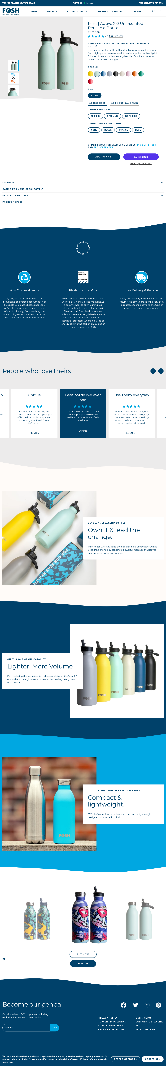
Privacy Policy (108, 1018)
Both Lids (131, 116)
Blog (139, 1026)
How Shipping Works (112, 1022)
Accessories (97, 103)
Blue (138, 130)
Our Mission (144, 1018)
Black (108, 130)
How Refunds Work (111, 1026)
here (11, 1062)
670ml (94, 95)
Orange (123, 130)
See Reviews (116, 36)
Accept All (152, 1059)
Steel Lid (112, 116)
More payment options (141, 163)
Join (54, 1027)
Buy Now (83, 954)
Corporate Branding (150, 1022)
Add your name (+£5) (124, 103)
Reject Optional (125, 1059)
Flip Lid (95, 116)
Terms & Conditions (111, 1029)
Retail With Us (145, 1029)
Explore (83, 963)
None (94, 130)
